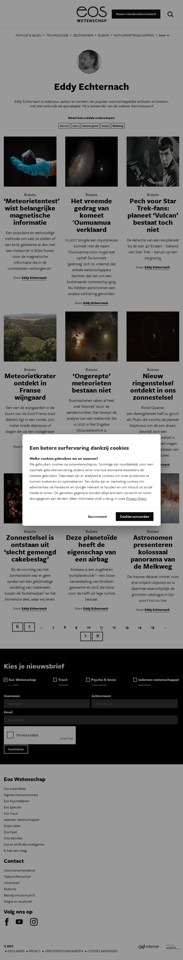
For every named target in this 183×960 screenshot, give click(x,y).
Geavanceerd (97, 516)
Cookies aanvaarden (134, 516)
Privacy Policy (136, 498)
